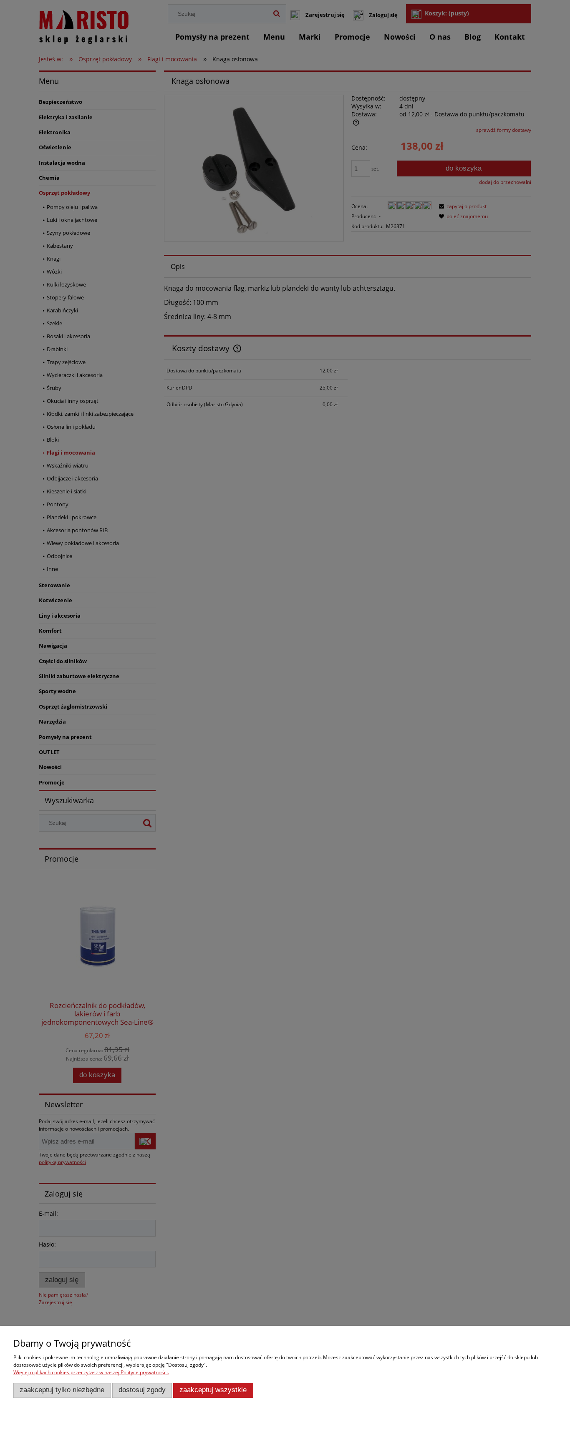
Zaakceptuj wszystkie (213, 1390)
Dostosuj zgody (142, 1390)
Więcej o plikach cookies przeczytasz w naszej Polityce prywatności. (91, 1372)
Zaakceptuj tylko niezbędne (62, 1390)
